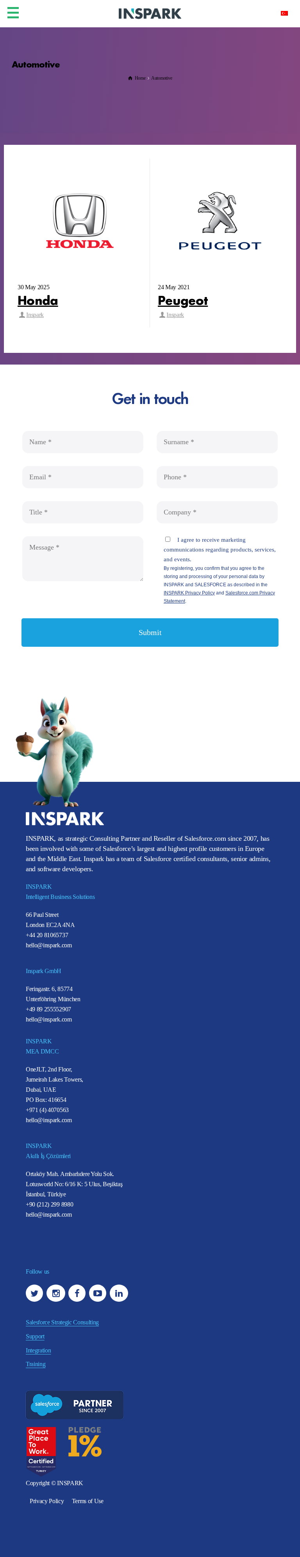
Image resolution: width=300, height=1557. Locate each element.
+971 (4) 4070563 (47, 1110)
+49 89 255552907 (48, 1009)
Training (35, 1364)
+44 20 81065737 (47, 935)
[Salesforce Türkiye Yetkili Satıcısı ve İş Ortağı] (150, 13)
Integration (38, 1350)
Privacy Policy (47, 1501)
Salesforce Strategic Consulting (62, 1322)
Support (35, 1336)
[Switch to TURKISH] (284, 13)
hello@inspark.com (49, 945)
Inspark (35, 314)
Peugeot (183, 299)
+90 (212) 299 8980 (49, 1204)
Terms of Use (88, 1501)
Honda (38, 299)
